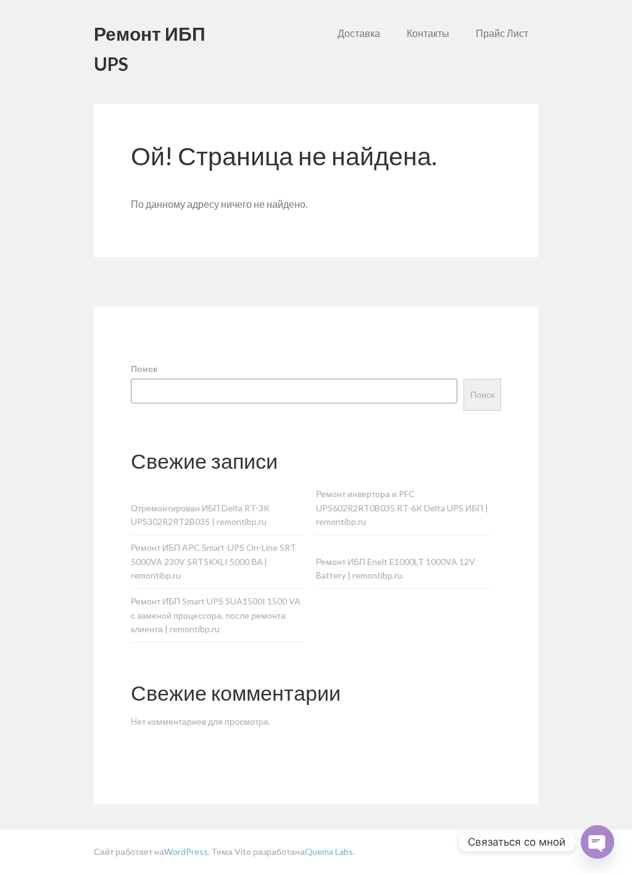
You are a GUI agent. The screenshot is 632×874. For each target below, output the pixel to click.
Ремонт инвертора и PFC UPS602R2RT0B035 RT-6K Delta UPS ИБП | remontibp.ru (402, 508)
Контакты (428, 33)
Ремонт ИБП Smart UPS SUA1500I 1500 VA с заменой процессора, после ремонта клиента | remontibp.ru (216, 615)
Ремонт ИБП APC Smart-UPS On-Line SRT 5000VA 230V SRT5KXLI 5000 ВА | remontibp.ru (213, 561)
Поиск (144, 368)
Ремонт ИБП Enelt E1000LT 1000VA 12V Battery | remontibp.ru (395, 568)
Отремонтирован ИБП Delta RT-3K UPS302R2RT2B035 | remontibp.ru (200, 515)
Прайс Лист (502, 33)
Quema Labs (329, 851)
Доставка (359, 33)
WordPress (186, 851)
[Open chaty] (597, 842)
